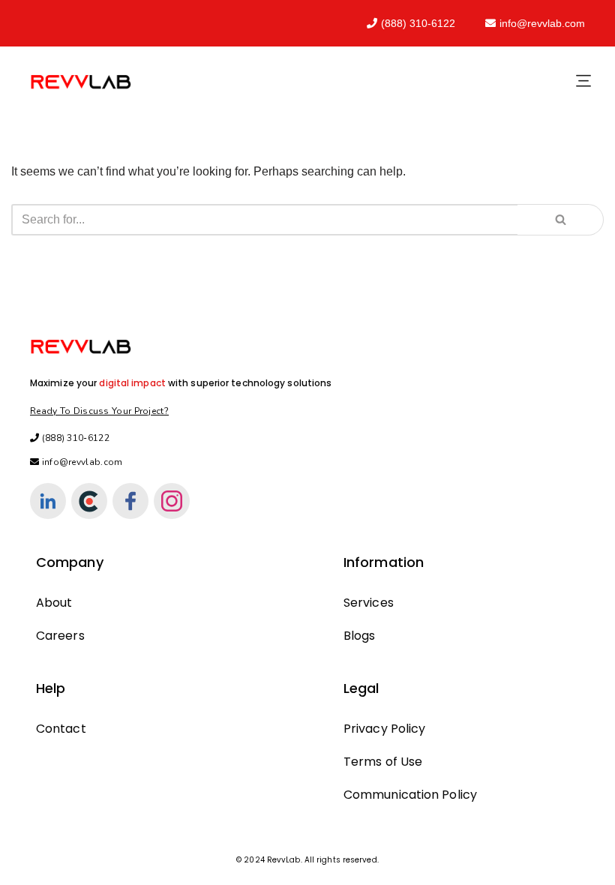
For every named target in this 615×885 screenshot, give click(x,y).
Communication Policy (410, 794)
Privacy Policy (384, 728)
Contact (61, 728)
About (54, 602)
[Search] (561, 220)
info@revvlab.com (542, 23)
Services (369, 602)
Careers (60, 635)
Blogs (360, 635)
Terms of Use (383, 761)
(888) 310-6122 (418, 23)
